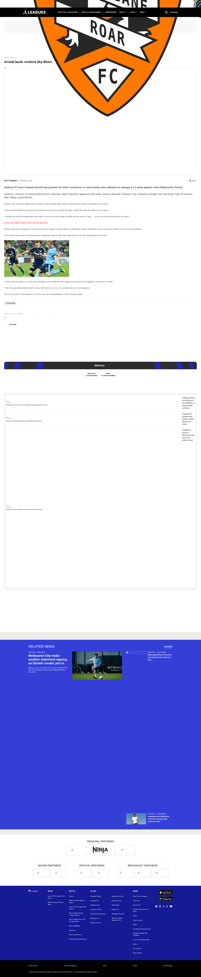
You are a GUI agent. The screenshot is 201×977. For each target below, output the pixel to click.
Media (135, 944)
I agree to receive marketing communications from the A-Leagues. (29, 319)
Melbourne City (95, 922)
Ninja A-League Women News (55, 903)
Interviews (72, 930)
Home (6, 57)
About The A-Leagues (140, 896)
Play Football (137, 953)
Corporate (136, 900)
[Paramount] (142, 873)
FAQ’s (135, 916)
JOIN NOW (174, 12)
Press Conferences (75, 934)
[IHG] (100, 873)
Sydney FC (115, 909)
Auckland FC (94, 900)
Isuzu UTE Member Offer (141, 939)
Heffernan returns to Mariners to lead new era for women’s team (24, 509)
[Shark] (124, 850)
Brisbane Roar (95, 905)
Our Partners (137, 948)
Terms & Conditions (70, 966)
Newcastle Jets (117, 900)
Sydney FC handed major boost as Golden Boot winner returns (24, 421)
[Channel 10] (125, 873)
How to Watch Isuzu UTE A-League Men (77, 920)
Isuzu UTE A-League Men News (56, 897)
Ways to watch (137, 920)
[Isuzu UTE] (76, 850)
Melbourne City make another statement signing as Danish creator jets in (47, 659)
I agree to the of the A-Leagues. (22, 317)
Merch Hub (136, 905)
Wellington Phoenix (118, 914)
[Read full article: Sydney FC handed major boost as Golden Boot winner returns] (188, 419)
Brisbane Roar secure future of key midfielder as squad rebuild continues (26, 405)
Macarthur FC (95, 918)
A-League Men (10, 303)
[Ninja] (100, 850)
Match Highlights (74, 926)
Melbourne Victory (118, 896)
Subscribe (12, 324)
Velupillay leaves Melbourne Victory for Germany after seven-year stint (158, 819)
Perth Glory (115, 905)
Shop (104, 966)
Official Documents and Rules (140, 910)
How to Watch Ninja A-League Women (76, 914)
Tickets (71, 896)
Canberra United (95, 909)
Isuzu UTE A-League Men (67, 12)
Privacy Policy (20, 317)
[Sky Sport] (160, 873)
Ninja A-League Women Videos (77, 901)
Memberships (111, 12)
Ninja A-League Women (91, 12)
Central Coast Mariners (98, 914)
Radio (135, 924)
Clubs (132, 12)
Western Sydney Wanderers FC (117, 919)
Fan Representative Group (142, 929)
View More (168, 646)
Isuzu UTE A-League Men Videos (77, 908)
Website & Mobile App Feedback (140, 934)
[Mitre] (83, 873)
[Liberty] (40, 873)
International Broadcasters (77, 939)
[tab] (91, 374)
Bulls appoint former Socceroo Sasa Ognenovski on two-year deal (159, 657)
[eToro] (58, 873)
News (13, 57)
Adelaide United (95, 896)
